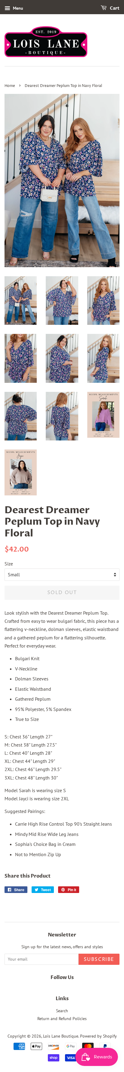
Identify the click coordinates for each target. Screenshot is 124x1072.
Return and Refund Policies (62, 1018)
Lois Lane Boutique (60, 1036)
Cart (114, 8)
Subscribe (99, 959)
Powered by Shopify (98, 1036)
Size (9, 564)
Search (62, 1010)
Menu (17, 8)
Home (10, 85)
